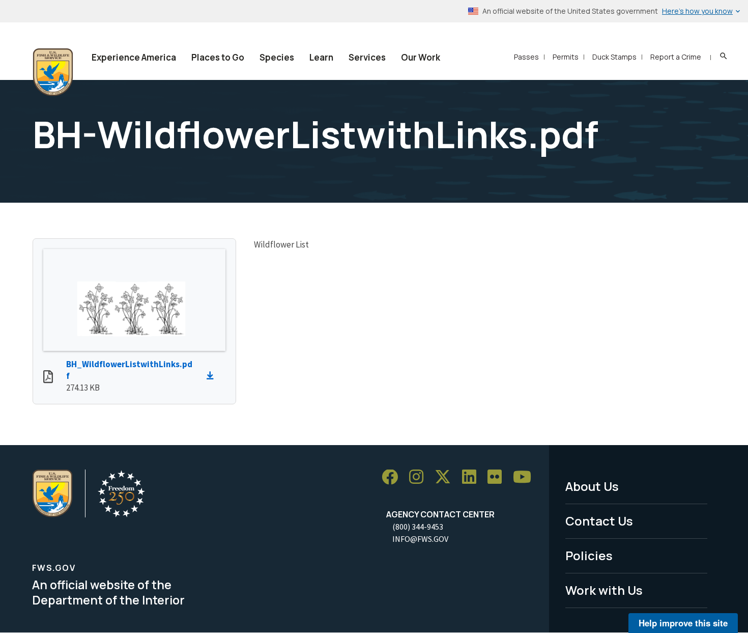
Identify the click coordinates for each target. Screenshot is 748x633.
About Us (592, 486)
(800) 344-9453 (417, 526)
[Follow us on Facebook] (393, 477)
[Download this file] (212, 375)
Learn (321, 57)
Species (277, 57)
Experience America (134, 57)
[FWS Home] (53, 72)
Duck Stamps (614, 57)
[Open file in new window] (48, 377)
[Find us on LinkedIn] (472, 477)
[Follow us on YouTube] (525, 477)
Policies (589, 555)
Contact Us (599, 520)
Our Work (420, 57)
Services (367, 57)
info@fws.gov (420, 539)
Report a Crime (675, 57)
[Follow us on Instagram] (419, 477)
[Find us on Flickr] (498, 477)
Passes (526, 57)
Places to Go (217, 57)
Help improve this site (683, 623)
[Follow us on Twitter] (446, 477)
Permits (566, 57)
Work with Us (604, 590)
